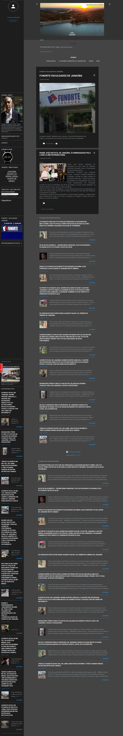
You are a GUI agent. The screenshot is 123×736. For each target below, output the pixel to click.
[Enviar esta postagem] (56, 144)
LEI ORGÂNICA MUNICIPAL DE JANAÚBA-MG (72, 61)
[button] (94, 75)
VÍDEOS (91, 61)
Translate (14, 195)
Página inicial (51, 61)
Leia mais (92, 240)
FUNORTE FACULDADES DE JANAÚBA (60, 75)
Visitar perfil (13, 20)
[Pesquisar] (110, 4)
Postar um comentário (47, 209)
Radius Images (78, 455)
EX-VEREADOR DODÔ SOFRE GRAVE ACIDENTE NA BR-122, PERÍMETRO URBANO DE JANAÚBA (70, 555)
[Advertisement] (105, 92)
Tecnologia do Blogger (74, 452)
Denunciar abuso (6, 361)
